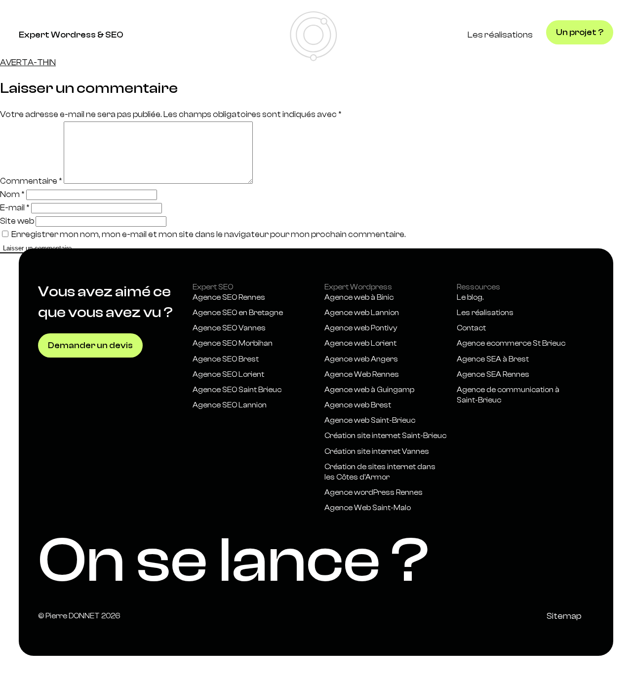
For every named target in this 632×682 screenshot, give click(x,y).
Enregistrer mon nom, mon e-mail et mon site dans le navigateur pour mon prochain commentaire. (208, 234)
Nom (12, 194)
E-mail (15, 207)
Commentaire (31, 181)
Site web (17, 221)
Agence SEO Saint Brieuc (237, 390)
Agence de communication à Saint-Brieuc (508, 395)
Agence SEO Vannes (229, 328)
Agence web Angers (361, 359)
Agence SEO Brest (226, 359)
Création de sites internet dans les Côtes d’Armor (379, 472)
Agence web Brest (357, 405)
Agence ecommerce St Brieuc (511, 343)
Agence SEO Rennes (229, 297)
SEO (114, 35)
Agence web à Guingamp (369, 390)
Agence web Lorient (360, 343)
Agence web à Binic (359, 297)
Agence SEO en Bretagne (238, 313)
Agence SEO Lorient (228, 374)
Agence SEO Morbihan (233, 343)
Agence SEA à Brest (493, 359)
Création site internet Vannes (376, 451)
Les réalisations (500, 35)
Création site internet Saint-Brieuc (385, 436)
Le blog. (470, 297)
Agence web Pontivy (360, 328)
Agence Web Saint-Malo (367, 508)
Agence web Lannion (361, 313)
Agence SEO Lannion (230, 405)
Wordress (74, 35)
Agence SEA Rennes (494, 374)
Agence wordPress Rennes (373, 492)
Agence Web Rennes (361, 374)
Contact (471, 328)
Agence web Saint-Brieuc (369, 420)
